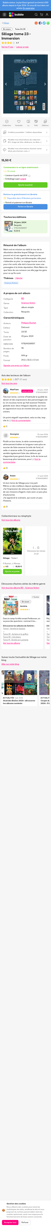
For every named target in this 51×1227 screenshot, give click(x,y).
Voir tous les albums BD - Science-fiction (20, 587)
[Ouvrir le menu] (4, 14)
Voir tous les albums (10, 520)
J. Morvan (16, 563)
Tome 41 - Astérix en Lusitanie (15, 640)
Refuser (25, 1222)
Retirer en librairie (25, 206)
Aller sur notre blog (10, 664)
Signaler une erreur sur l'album (16, 365)
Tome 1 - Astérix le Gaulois (14, 628)
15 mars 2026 (43, 434)
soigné (23, 179)
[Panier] (41, 14)
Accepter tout (10, 1222)
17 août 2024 (43, 476)
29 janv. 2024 (42, 390)
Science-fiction (28, 303)
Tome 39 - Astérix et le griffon (15, 634)
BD (22, 298)
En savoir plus (29, 8)
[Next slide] (45, 84)
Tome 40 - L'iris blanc (12, 637)
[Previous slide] (6, 84)
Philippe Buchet (28, 323)
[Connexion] (47, 14)
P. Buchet (7, 563)
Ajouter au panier (25, 185)
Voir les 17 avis (7, 47)
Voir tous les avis (9, 383)
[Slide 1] (23, 113)
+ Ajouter (19, 278)
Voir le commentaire (21, 420)
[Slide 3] (27, 113)
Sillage (6, 23)
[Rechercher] (36, 14)
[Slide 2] (25, 113)
